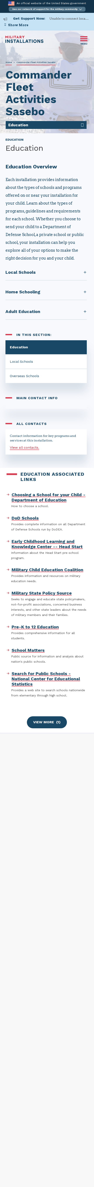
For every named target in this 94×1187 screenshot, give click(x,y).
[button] (47, 9)
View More (47, 722)
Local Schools (21, 361)
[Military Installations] (24, 42)
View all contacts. (24, 447)
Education (19, 347)
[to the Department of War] (11, 3)
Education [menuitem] (18, 125)
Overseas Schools (24, 376)
